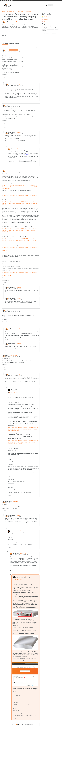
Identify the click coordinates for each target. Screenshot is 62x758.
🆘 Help (43, 21)
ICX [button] (44, 28)
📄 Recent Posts (45, 17)
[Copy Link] (19, 23)
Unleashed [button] (53, 33)
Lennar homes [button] (46, 33)
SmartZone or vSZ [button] (46, 27)
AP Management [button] (50, 28)
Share (4, 40)
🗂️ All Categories (45, 16)
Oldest (7, 47)
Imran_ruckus (14, 389)
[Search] (47, 5)
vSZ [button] (56, 28)
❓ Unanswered (51, 19)
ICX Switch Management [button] (47, 31)
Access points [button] (45, 30)
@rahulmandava (13, 392)
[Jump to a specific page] (38, 47)
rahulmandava (8, 21)
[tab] (5, 44)
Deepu (6, 50)
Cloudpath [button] (54, 27)
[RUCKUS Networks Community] (7, 5)
